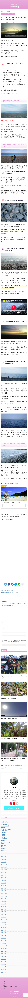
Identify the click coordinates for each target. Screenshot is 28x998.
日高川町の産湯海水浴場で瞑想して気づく (11, 718)
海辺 (10, 592)
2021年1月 (3, 943)
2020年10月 (4, 951)
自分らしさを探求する (14, 993)
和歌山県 (4, 592)
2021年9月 (3, 922)
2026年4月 (3, 856)
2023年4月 (3, 883)
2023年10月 (4, 870)
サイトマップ (6, 983)
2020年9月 (3, 953)
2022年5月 (3, 906)
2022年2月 (3, 914)
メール (3, 628)
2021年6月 (3, 930)
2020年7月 (3, 959)
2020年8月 (3, 956)
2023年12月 (4, 867)
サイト (3, 634)
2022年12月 (4, 893)
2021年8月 (3, 925)
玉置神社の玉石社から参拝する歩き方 (10, 698)
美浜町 (17, 592)
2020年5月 (3, 964)
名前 (3, 622)
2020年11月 (4, 948)
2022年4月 (3, 909)
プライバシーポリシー (8, 985)
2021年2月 (3, 940)
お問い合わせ (6, 982)
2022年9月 (3, 898)
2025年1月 (3, 862)
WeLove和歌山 (11, 590)
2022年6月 (3, 904)
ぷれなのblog (14, 7)
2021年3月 (3, 938)
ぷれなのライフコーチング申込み (11, 986)
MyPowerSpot (5, 590)
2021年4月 (3, 935)
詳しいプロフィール (14, 808)
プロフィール (6, 988)
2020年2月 (3, 972)
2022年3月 (3, 912)
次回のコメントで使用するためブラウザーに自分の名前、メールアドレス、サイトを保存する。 (14, 640)
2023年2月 (3, 888)
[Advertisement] (14, 537)
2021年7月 (3, 927)
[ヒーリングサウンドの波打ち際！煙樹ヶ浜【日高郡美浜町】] (15, 584)
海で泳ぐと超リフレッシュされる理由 (13, 769)
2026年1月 (3, 859)
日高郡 (7, 592)
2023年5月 (3, 880)
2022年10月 (4, 896)
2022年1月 (3, 917)
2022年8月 (3, 901)
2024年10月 (4, 864)
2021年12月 (4, 919)
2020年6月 (3, 961)
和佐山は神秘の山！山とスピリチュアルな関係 (12, 738)
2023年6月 (3, 877)
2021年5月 (3, 933)
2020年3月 (3, 969)
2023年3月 (3, 885)
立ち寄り (13, 592)
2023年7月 (3, 875)
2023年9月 (3, 872)
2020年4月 (3, 967)
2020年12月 (4, 946)
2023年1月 (3, 891)
